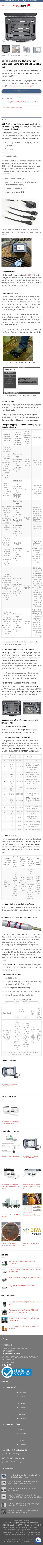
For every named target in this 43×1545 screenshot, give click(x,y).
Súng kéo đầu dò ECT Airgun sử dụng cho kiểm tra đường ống (31, 1186)
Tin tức (8, 1540)
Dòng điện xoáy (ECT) (14, 102)
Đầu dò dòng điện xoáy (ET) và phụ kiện (11, 1216)
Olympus (26, 55)
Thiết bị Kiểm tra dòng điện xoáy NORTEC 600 (10, 1085)
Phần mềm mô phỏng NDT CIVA (30, 1244)
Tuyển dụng (16, 1540)
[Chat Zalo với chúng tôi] (38, 1540)
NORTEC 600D (30, 275)
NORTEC (12, 107)
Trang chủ (5, 55)
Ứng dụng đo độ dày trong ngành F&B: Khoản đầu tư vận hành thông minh (23, 1511)
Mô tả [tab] (4, 119)
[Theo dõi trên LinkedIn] (7, 1365)
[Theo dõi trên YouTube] (10, 1365)
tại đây (23, 645)
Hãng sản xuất (16, 55)
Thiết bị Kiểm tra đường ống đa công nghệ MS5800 (11, 1122)
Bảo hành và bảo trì (11, 1541)
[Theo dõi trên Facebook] (3, 1365)
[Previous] (5, 28)
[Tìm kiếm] (41, 6)
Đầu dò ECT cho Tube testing (31, 1215)
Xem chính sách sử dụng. (19, 1534)
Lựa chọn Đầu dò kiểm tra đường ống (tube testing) (9, 1244)
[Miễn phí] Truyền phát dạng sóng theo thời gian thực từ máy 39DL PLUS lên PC (24, 1505)
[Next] (38, 28)
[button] (3, 5)
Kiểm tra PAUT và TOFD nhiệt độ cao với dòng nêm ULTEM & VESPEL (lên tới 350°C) (23, 1483)
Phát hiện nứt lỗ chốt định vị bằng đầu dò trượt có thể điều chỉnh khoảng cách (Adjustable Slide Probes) (24, 1497)
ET (5, 107)
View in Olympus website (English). (22, 86)
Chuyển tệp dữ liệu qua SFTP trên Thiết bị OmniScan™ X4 (22, 1489)
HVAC (8, 107)
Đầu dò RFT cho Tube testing (10, 1156)
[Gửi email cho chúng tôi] (5, 1365)
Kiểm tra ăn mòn (24, 102)
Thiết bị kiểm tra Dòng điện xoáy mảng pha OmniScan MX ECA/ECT (11, 1186)
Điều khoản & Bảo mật (29, 1540)
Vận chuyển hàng (26, 1541)
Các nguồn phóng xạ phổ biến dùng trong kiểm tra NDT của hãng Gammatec (24, 1476)
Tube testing (19, 107)
